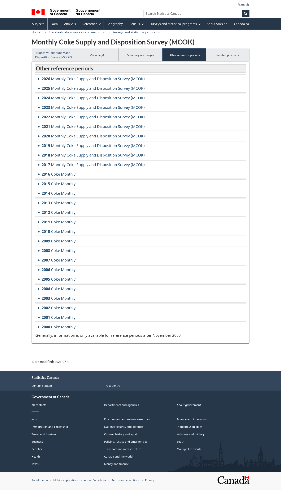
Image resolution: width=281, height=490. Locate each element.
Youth (180, 441)
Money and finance (116, 464)
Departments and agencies (121, 405)
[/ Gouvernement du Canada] (66, 12)
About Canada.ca (95, 480)
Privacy (149, 480)
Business (37, 441)
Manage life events (189, 449)
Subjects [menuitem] (38, 24)
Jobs (34, 419)
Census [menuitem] (134, 24)
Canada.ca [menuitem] (241, 24)
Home (36, 32)
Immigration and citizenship (50, 427)
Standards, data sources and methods (76, 32)
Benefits (37, 449)
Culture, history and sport (120, 434)
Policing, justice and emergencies (125, 441)
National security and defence (123, 427)
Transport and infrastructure (122, 449)
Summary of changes (140, 55)
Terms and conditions (126, 480)
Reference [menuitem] (89, 24)
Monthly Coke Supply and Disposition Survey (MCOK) (53, 55)
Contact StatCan (42, 385)
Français (243, 4)
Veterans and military (190, 434)
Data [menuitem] (54, 24)
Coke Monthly (59, 175)
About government (189, 405)
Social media (40, 480)
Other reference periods (184, 55)
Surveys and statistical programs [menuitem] (173, 24)
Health (36, 456)
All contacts (39, 405)
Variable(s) (97, 55)
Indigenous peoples (189, 427)
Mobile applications (66, 480)
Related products (227, 55)
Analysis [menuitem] (70, 24)
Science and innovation (192, 419)
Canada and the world (118, 456)
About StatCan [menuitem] (217, 24)
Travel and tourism (44, 434)
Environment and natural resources (127, 419)
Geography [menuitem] (114, 24)
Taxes (35, 464)
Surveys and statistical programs (136, 32)
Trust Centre (112, 385)
